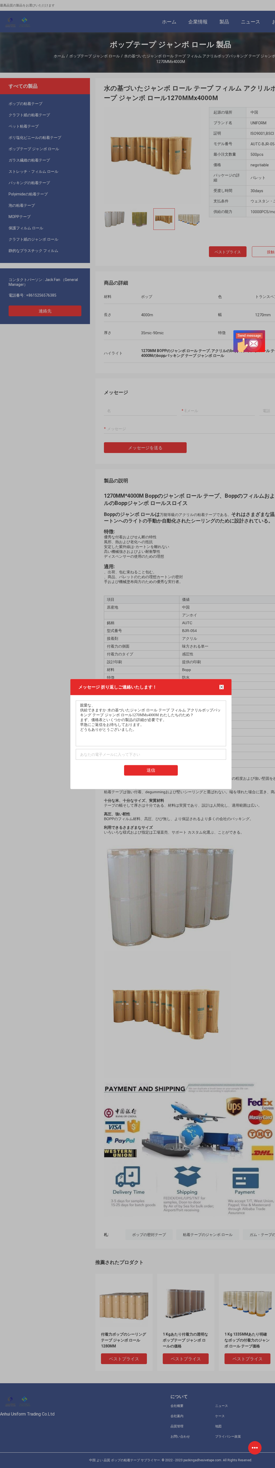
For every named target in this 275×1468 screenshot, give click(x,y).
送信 (151, 770)
